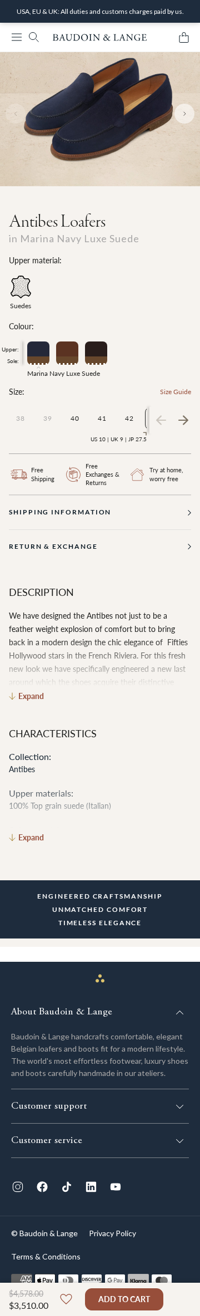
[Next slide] (184, 114)
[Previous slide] (16, 114)
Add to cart (124, 1299)
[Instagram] (17, 1186)
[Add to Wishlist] (66, 1299)
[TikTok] (66, 1186)
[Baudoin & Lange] (100, 37)
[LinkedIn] (91, 1186)
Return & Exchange (53, 546)
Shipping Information (60, 512)
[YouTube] (115, 1186)
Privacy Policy (112, 1233)
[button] (16, 37)
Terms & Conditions (46, 1256)
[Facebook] (42, 1186)
